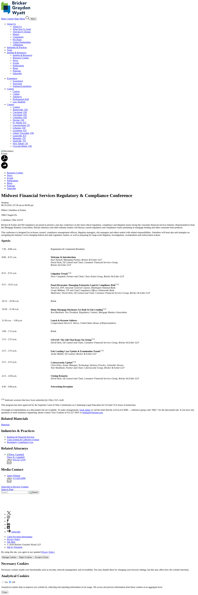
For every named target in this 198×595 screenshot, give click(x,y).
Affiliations (18, 45)
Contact (10, 104)
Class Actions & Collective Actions (23, 439)
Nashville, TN (19, 141)
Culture (16, 94)
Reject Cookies (25, 557)
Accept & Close (41, 557)
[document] (99, 578)
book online (85, 410)
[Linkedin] (8, 524)
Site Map (11, 542)
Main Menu (19, 19)
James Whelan (13, 475)
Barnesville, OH (20, 109)
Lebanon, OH (19, 128)
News (15, 60)
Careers (10, 89)
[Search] (28, 19)
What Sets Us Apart (22, 29)
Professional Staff (21, 99)
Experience (12, 78)
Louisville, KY (20, 135)
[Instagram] (8, 517)
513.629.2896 (19, 478)
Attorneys (17, 96)
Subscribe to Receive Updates (15, 487)
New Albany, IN (20, 143)
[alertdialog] (99, 578)
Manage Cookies (9, 557)
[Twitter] (9, 514)
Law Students (19, 102)
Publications (18, 65)
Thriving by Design (22, 32)
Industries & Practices (17, 47)
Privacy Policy (13, 539)
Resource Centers (21, 58)
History (16, 34)
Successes (17, 83)
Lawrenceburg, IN (21, 125)
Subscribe (17, 73)
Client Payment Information (19, 537)
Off (13, 582)
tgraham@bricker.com (92, 412)
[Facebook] (8, 521)
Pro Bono (17, 39)
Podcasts (17, 71)
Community (18, 37)
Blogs (15, 68)
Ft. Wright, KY (20, 122)
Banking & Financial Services (20, 437)
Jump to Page (7, 489)
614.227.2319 (19, 459)
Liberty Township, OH (23, 133)
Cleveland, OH (20, 115)
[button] (4, 168)
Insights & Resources (16, 52)
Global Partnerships (22, 42)
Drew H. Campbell (15, 457)
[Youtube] (8, 528)
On (6, 582)
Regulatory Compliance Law (20, 442)
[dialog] (99, 555)
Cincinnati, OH (20, 112)
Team (9, 50)
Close (4, 592)
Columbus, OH (20, 117)
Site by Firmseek (14, 547)
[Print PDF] (4, 161)
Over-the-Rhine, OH (22, 146)
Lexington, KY (20, 130)
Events (16, 63)
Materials (5, 424)
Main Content (7, 19)
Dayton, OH (18, 120)
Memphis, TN (19, 138)
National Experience (22, 86)
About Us (11, 24)
